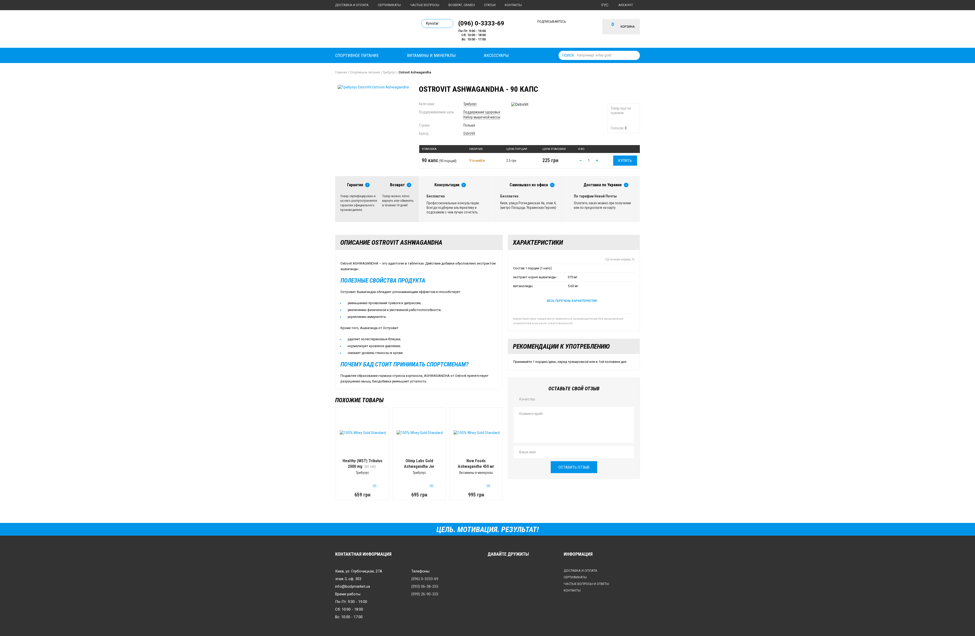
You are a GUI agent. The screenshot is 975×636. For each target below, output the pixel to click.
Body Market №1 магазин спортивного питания (370, 30)
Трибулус (470, 104)
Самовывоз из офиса (529, 184)
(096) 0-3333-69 (481, 23)
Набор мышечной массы (481, 117)
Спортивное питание (357, 55)
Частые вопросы (424, 5)
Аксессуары (496, 55)
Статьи (490, 5)
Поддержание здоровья (481, 112)
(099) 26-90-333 (424, 594)
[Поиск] (635, 55)
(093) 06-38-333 (424, 586)
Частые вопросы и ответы (586, 584)
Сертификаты (389, 5)
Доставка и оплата (352, 5)
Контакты (513, 5)
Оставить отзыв (574, 467)
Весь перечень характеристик (572, 301)
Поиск (568, 55)
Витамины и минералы (431, 55)
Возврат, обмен (461, 5)
